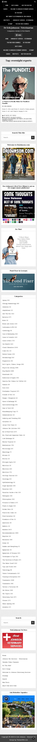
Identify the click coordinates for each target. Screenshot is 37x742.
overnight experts (7, 120)
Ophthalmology (7, 482)
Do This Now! (18, 13)
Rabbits (5, 526)
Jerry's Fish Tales (8, 425)
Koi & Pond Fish (7, 432)
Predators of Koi (8, 519)
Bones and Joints (8, 324)
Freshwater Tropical (9, 391)
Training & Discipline (9, 577)
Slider (4, 543)
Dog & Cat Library (8, 368)
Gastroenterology (8, 405)
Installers (5, 422)
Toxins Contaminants (9, 573)
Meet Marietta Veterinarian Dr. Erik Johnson (18, 16)
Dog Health (6, 371)
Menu (5, 2)
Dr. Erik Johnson (6, 106)
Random (5, 530)
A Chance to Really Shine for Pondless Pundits (15, 102)
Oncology (5, 479)
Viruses (4, 600)
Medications (6, 445)
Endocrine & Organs (9, 378)
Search (5, 9)
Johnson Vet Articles (9, 428)
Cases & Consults (8, 337)
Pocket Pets (6, 509)
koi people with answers (9, 118)
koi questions (28, 118)
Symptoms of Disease (9, 553)
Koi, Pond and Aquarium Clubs (12, 435)
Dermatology (6, 358)
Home (6, 5)
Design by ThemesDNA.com (18, 740)
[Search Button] (35, 2)
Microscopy (6, 449)
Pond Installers (7, 516)
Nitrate (4, 455)
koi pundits (20, 118)
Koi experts (7, 117)
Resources (5, 540)
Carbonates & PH (8, 327)
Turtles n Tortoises (9, 587)
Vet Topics (13, 115)
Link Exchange (7, 438)
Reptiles (5, 536)
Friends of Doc (7, 395)
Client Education (8, 347)
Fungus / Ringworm (8, 398)
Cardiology (6, 331)
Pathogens (5, 496)
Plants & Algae (7, 506)
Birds (4, 320)
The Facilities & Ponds (10, 560)
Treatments (6, 580)
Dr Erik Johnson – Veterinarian (18, 28)
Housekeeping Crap (9, 412)
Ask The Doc (6, 314)
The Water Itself (8, 563)
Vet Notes (6, 115)
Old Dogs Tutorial (8, 476)
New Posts (7, 20)
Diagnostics (6, 361)
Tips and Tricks (7, 567)
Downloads (5, 374)
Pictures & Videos (8, 503)
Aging (4, 300)
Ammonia (5, 307)
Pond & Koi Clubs (8, 513)
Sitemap (10, 24)
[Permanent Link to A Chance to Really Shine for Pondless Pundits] (18, 83)
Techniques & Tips (8, 557)
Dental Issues (7, 354)
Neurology (5, 452)
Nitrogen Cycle (7, 462)
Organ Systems (7, 486)
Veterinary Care (7, 597)
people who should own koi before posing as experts (17, 121)
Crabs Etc (5, 351)
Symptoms (5, 550)
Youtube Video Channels (22, 24)
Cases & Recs (6, 341)
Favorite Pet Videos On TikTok (12, 381)
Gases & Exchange (8, 401)
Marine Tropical (7, 442)
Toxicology (6, 570)
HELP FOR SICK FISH (27, 5)
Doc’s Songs (14, 5)
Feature (4, 385)
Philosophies (6, 499)
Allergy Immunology (9, 304)
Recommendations (8, 533)
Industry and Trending (9, 418)
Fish (3, 388)
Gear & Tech (6, 408)
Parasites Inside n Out (10, 492)
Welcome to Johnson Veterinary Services (22, 9)
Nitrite (4, 459)
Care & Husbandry (8, 334)
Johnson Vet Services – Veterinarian (23, 20)
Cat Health (6, 344)
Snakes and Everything (10, 546)
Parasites (5, 489)
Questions (5, 523)
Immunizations (7, 415)
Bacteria (5, 317)
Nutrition (5, 466)
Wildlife (5, 607)
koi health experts (16, 117)
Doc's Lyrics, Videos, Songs (11, 364)
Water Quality (7, 604)
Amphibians (6, 310)
